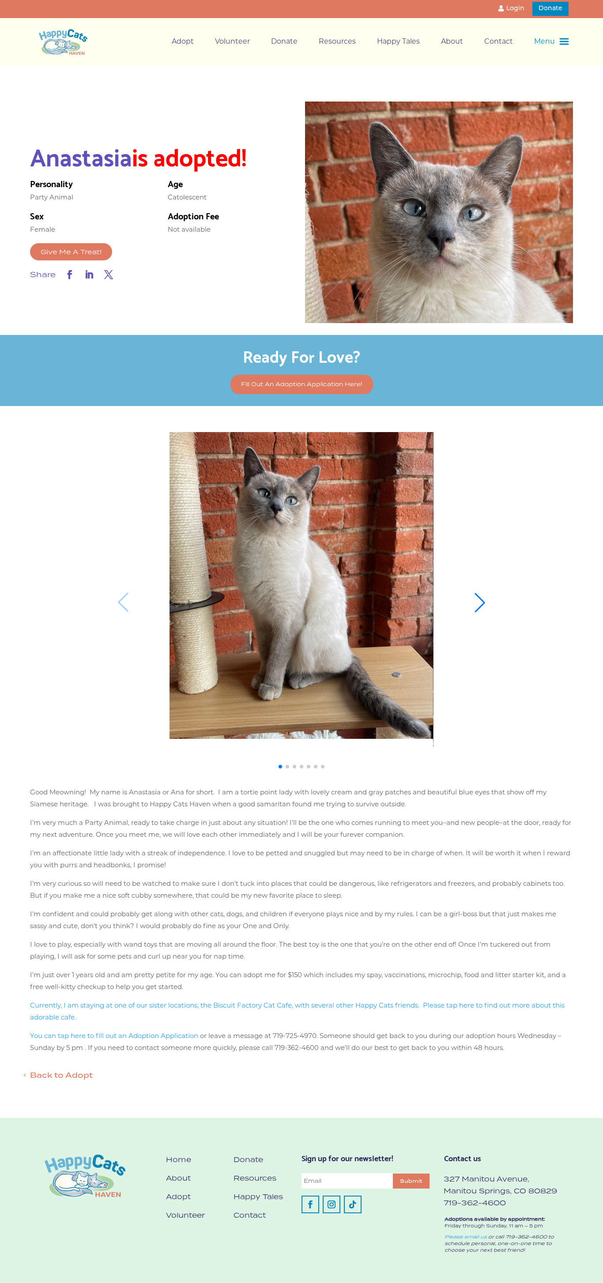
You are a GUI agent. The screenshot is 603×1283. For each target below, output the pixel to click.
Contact (498, 41)
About (452, 41)
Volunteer (232, 41)
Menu (544, 41)
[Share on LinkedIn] (89, 274)
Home (178, 1159)
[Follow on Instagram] (331, 1204)
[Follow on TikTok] (353, 1204)
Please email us (466, 1237)
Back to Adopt (61, 1075)
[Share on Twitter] (109, 274)
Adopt (183, 41)
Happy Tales (398, 41)
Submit (411, 1181)
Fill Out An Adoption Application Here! (301, 384)
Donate (550, 8)
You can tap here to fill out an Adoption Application (114, 1036)
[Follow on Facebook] (310, 1204)
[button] (280, 766)
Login (515, 8)
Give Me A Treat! (71, 252)
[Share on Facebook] (70, 274)
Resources (337, 41)
